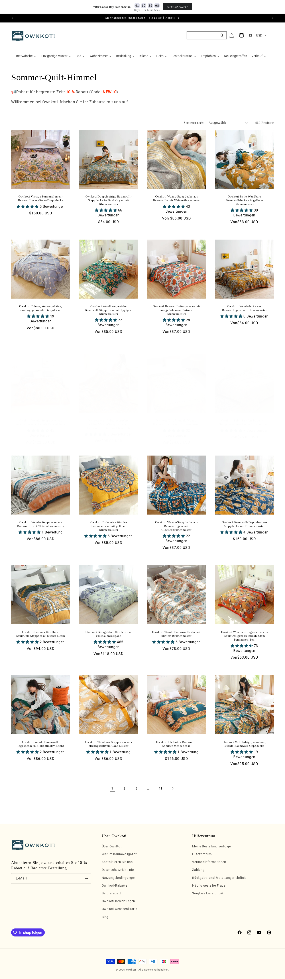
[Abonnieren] (86, 878)
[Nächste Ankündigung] (272, 18)
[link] (112, 788)
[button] (207, 35)
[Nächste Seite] (172, 788)
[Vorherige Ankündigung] (13, 18)
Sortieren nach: (194, 122)
